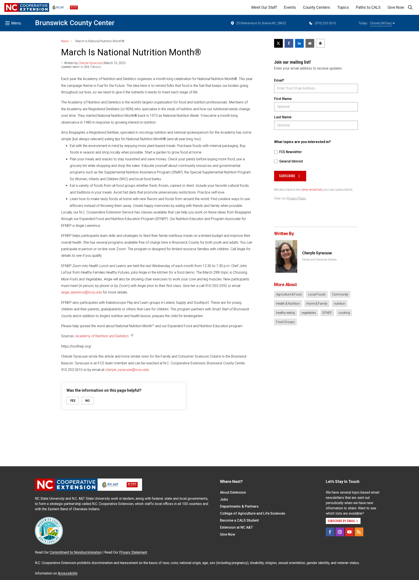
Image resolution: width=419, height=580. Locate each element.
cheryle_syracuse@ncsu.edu (127, 370)
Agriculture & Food (289, 294)
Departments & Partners (239, 506)
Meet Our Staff (264, 7)
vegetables (308, 312)
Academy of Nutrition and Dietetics (102, 336)
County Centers (316, 7)
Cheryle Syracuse (90, 63)
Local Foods (317, 294)
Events (290, 7)
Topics (343, 7)
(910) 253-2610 (325, 23)
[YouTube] (349, 532)
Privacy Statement (133, 552)
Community (340, 294)
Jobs (224, 499)
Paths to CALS (368, 7)
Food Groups (285, 322)
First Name (283, 99)
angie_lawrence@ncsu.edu (81, 292)
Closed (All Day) (381, 23)
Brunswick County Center (75, 23)
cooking (344, 312)
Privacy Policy (296, 198)
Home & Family (316, 303)
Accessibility (68, 573)
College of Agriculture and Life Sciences (252, 513)
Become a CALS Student (239, 520)
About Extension (233, 492)
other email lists (312, 189)
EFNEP (327, 312)
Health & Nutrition (288, 303)
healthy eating (285, 312)
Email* (279, 80)
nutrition (339, 303)
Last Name (282, 117)
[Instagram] (339, 532)
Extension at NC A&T (236, 527)
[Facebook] (330, 532)
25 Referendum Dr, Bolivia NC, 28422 (261, 23)
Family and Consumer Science (319, 259)
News (65, 41)
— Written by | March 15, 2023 (93, 63)
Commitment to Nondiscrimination (75, 552)
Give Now (396, 7)
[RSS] (359, 532)
